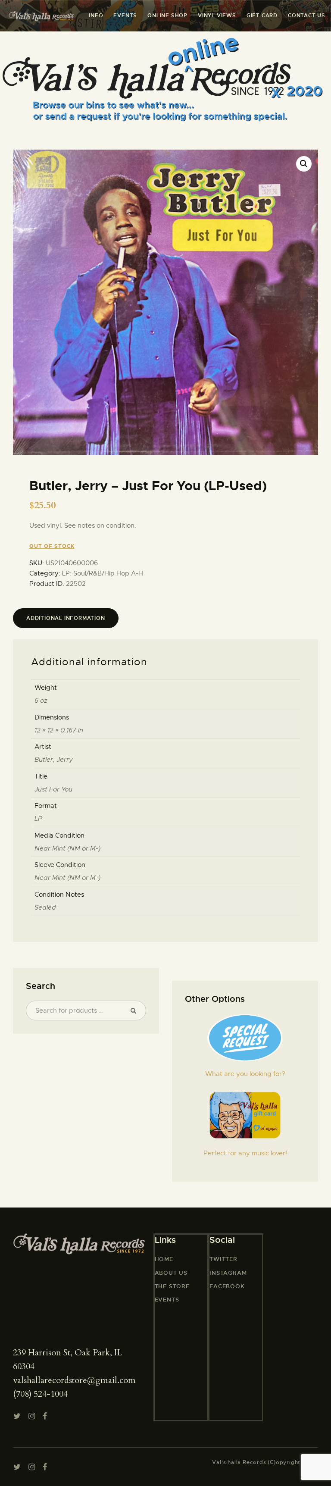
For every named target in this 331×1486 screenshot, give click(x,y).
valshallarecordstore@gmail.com (74, 1380)
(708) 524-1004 (40, 1394)
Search (135, 1011)
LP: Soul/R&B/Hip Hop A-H (102, 573)
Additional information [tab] (65, 618)
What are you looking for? (245, 1074)
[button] (304, 164)
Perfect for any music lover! (245, 1153)
